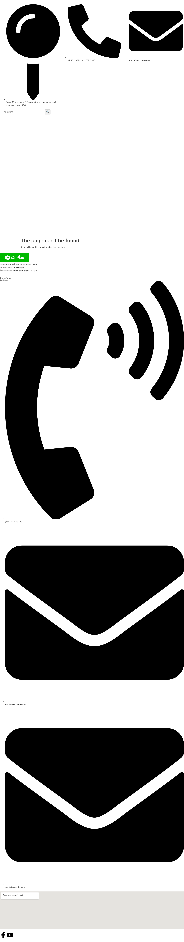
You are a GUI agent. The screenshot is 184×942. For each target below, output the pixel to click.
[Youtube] (10, 935)
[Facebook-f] (3, 935)
